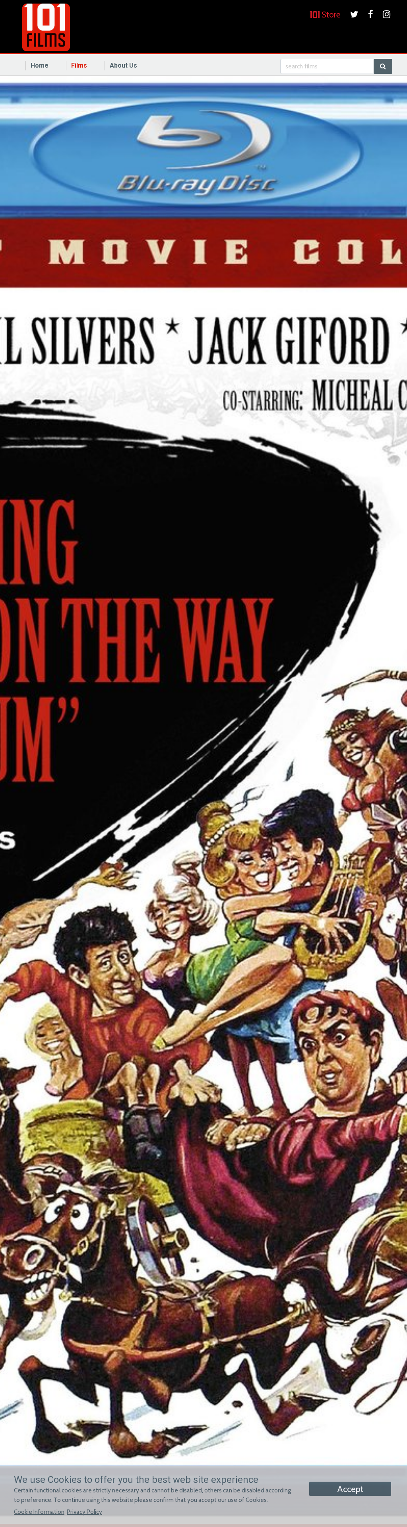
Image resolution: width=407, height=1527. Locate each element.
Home (39, 65)
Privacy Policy (84, 1511)
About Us (123, 65)
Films (79, 65)
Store (330, 14)
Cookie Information (39, 1511)
